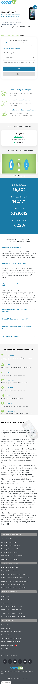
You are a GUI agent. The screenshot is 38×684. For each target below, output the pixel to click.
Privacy (9, 678)
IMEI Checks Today (19, 185)
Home (3, 35)
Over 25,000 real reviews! (9, 655)
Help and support (6, 628)
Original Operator (6, 603)
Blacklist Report (6, 599)
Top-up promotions (7, 539)
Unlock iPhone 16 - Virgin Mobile (13, 616)
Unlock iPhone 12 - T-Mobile (11, 606)
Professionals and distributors (10, 642)
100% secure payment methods (11, 638)
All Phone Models (10, 35)
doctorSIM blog (6, 648)
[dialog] (6, 682)
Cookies (25, 678)
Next (18, 69)
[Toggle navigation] (34, 2)
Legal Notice (17, 678)
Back (18, 74)
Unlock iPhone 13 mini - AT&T (12, 613)
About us (4, 652)
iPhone (17, 35)
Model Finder (5, 596)
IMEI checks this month (19, 197)
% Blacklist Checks (19, 221)
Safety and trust (6, 635)
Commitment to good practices (11, 631)
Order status (5, 625)
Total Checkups (19, 209)
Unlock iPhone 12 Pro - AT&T (12, 610)
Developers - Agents (9, 645)
